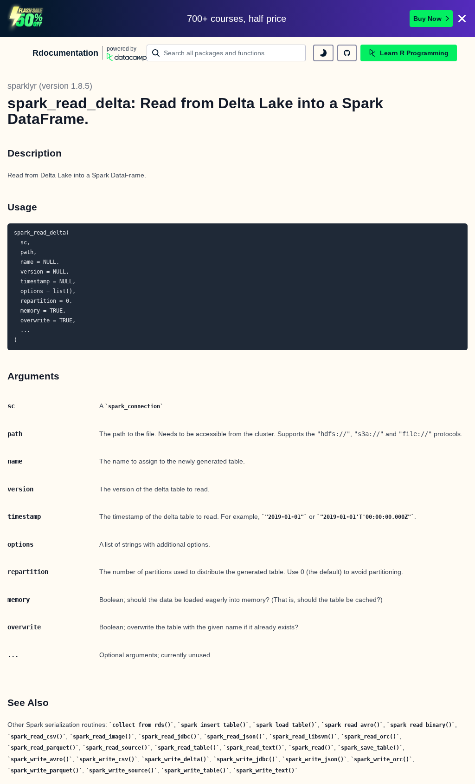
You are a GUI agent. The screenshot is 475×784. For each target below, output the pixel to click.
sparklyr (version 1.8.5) (49, 86)
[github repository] (347, 53)
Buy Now (427, 18)
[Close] (462, 18)
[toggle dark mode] (323, 53)
